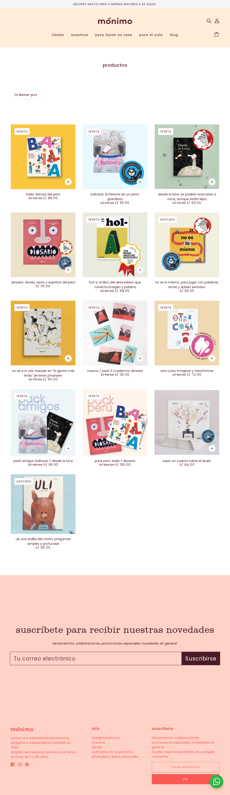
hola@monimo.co (106, 737)
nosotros (98, 742)
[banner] (115, 20)
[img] (209, 20)
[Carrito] (217, 35)
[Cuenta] (217, 20)
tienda (97, 747)
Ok (185, 779)
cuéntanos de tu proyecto (112, 752)
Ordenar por (26, 95)
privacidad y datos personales (115, 756)
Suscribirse (201, 658)
